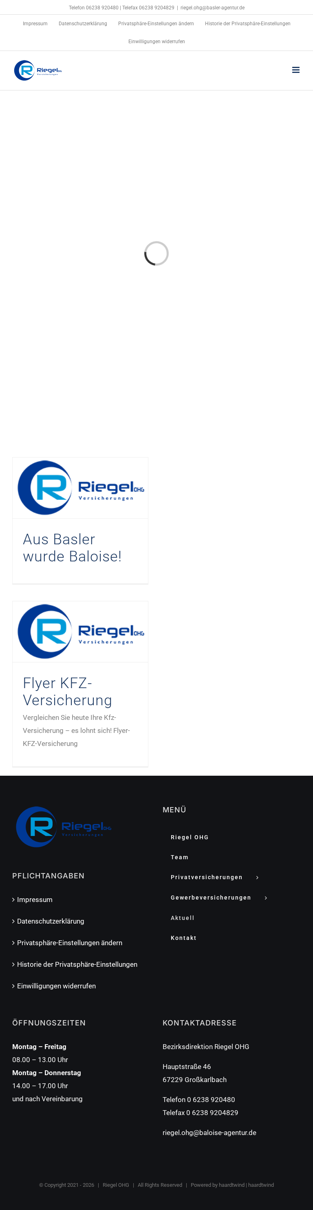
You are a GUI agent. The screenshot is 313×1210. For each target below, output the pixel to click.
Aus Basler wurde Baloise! (72, 548)
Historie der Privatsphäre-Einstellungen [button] (77, 964)
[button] (156, 24)
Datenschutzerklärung (50, 921)
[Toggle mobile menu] (296, 70)
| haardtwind (259, 1185)
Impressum (35, 899)
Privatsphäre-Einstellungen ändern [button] (69, 943)
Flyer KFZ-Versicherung (67, 692)
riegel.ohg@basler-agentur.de (213, 8)
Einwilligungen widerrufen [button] (56, 986)
